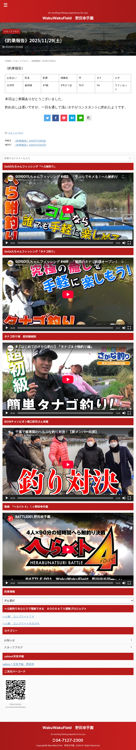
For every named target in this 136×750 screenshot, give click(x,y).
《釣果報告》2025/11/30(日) (30, 144)
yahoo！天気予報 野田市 (18, 664)
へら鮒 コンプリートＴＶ (18, 616)
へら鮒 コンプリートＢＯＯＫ (21, 623)
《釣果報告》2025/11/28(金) (30, 140)
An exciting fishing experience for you (68, 734)
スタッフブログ (15, 133)
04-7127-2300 (69, 740)
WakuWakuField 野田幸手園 (68, 18)
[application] (68, 209)
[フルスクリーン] (129, 243)
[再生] (6, 243)
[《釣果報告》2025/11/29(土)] (72, 118)
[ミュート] (124, 243)
